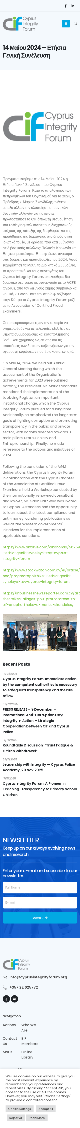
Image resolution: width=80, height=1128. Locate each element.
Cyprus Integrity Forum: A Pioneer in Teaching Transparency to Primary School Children (40, 789)
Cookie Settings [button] (19, 1109)
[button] (75, 23)
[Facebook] (65, 6)
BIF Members (29, 1041)
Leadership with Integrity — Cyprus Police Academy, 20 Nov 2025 (39, 767)
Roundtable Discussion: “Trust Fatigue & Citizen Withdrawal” (38, 748)
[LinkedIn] (73, 6)
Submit (37, 918)
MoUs (7, 1052)
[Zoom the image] (16, 961)
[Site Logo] (20, 24)
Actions (9, 1025)
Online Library (27, 1054)
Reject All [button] (15, 1118)
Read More (37, 1118)
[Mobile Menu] (66, 23)
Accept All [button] (45, 1109)
